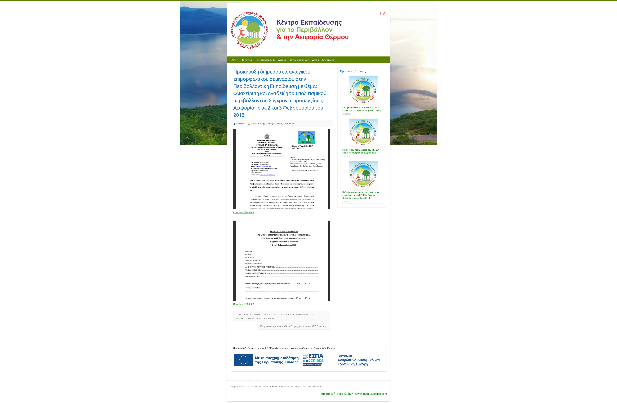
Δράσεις (282, 60)
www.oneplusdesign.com (371, 393)
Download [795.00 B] (244, 212)
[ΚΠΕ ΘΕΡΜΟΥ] (289, 31)
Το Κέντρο (247, 60)
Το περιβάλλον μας (299, 60)
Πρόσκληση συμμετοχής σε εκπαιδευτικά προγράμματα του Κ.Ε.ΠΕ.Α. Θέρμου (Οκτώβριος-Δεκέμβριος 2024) (360, 195)
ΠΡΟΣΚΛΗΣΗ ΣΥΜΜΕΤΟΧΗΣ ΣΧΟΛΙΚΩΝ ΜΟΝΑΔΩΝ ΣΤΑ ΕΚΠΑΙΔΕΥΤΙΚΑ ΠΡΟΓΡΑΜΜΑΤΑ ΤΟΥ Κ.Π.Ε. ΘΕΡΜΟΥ (274, 316)
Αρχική (235, 60)
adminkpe (240, 124)
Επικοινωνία (328, 60)
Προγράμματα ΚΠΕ (265, 60)
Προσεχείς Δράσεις (274, 124)
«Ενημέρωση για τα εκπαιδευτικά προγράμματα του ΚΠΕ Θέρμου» (294, 326)
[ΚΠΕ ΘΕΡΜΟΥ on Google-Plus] (385, 14)
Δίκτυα (315, 60)
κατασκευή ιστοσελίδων (337, 393)
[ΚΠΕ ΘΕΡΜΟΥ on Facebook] (380, 14)
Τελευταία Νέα (289, 124)
